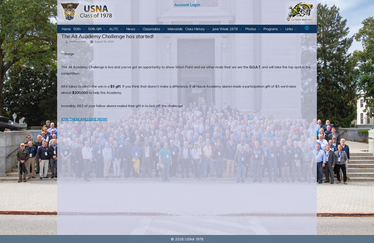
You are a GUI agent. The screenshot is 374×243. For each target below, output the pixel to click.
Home (66, 29)
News (130, 29)
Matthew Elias (78, 41)
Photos (250, 29)
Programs (270, 29)
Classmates (151, 29)
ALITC (114, 29)
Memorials (175, 29)
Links (289, 29)
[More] (307, 28)
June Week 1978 (225, 29)
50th (77, 29)
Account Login (187, 4)
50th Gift (95, 29)
